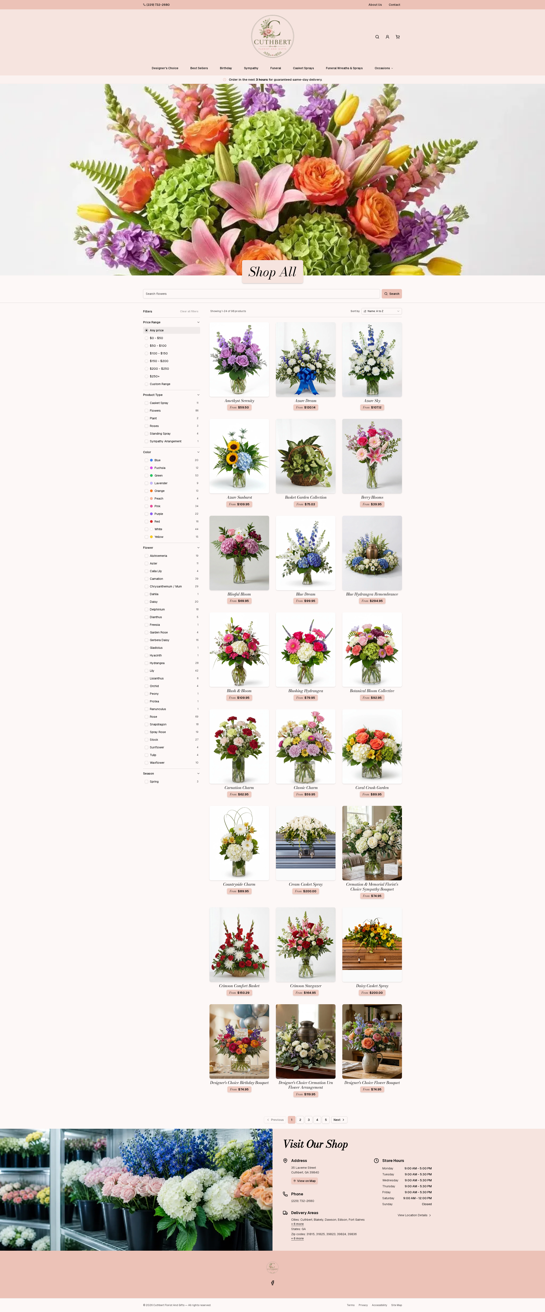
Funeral (275, 68)
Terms (350, 1305)
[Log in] (387, 37)
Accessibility (379, 1305)
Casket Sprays (303, 68)
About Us (375, 5)
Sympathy (251, 68)
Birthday (226, 68)
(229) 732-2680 (158, 5)
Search (394, 294)
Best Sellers (199, 68)
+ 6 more (297, 1224)
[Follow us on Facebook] (272, 1283)
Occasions (382, 68)
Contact (394, 5)
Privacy (363, 1305)
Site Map (396, 1305)
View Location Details (412, 1215)
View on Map (306, 1181)
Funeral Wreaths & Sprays (344, 68)
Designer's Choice (165, 68)
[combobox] (381, 311)
